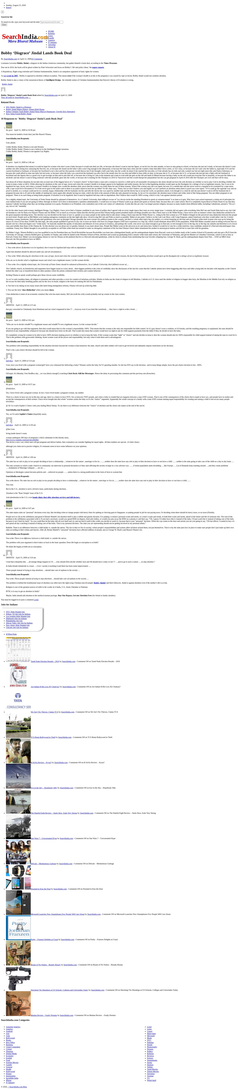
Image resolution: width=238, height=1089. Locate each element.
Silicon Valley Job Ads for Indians (19, 623)
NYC (149, 1040)
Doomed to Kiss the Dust (41, 889)
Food (8, 1060)
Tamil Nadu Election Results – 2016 (45, 661)
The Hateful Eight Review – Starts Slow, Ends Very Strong (54, 813)
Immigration (10, 1076)
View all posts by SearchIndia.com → (16, 97)
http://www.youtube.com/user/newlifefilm (22, 440)
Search (8, 7)
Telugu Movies (153, 1071)
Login (36, 600)
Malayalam (151, 1033)
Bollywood (10, 1038)
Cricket (9, 1049)
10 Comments (36, 59)
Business (9, 1045)
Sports (149, 1062)
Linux (149, 1029)
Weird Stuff (151, 1080)
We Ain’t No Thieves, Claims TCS (44, 712)
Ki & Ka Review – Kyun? (41, 762)
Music (149, 1038)
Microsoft (151, 1036)
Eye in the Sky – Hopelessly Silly (44, 788)
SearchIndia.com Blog (17, 1087)
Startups (150, 1065)
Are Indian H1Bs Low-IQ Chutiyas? (45, 687)
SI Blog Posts (11, 634)
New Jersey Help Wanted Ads (18, 625)
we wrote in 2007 (11, 76)
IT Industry (10, 1083)
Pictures (150, 1049)
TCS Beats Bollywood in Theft (43, 737)
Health (8, 1069)
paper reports (98, 67)
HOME (51, 31)
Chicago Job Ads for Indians (17, 627)
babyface (9, 361)
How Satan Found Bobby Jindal (18, 114)
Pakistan (150, 1042)
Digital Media (11, 1054)
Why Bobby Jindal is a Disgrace (18, 107)
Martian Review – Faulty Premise (44, 1015)
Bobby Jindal (7, 84)
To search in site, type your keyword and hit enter (20, 22)
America (9, 1029)
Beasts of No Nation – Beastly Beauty (46, 965)
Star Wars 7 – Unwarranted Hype (44, 838)
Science (150, 1058)
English (9, 1058)
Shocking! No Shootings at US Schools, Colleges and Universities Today (59, 990)
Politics (150, 1051)
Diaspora (9, 1051)
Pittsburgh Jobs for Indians (16, 618)
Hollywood (10, 1071)
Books (8, 1040)
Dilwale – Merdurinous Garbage (43, 864)
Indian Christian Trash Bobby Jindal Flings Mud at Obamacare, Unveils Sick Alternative (40, 112)
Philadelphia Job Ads (14, 621)
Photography (152, 1047)
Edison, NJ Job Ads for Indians (18, 614)
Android (9, 1031)
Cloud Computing (13, 1047)
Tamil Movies (152, 1069)
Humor (9, 1074)
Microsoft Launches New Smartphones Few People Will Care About (57, 914)
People (149, 1045)
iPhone (8, 1080)
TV (148, 1078)
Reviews (150, 1056)
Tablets (150, 1067)
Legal (149, 1027)
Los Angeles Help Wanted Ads (18, 616)
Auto (8, 1036)
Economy (10, 1056)
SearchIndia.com (10, 59)
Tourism (150, 1076)
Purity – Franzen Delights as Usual (44, 939)
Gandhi (9, 1065)
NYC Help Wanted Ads (15, 612)
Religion (150, 1054)
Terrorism (151, 1074)
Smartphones (152, 1060)
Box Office (10, 1042)
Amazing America (13, 1027)
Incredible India (12, 1078)
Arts (7, 1033)
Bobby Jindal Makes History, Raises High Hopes (25, 109)
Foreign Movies (12, 1062)
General (9, 1067)
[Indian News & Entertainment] (25, 43)
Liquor (149, 1031)
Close (4, 25)
